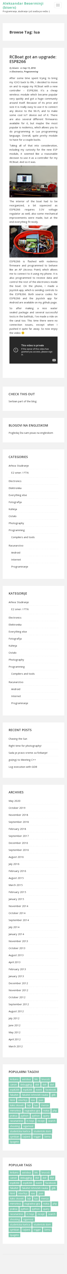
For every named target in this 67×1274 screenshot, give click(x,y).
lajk (29, 1105)
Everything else (18, 495)
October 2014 (17, 913)
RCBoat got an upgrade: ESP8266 (32, 59)
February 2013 (17, 969)
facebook (50, 1089)
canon (13, 1084)
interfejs (22, 1100)
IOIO (17, 82)
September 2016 (19, 850)
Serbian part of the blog (23, 401)
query (46, 1115)
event (39, 1089)
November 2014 (18, 906)
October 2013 (17, 948)
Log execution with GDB (23, 766)
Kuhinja (13, 509)
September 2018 (19, 821)
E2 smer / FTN (20, 472)
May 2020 (14, 800)
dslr (37, 1084)
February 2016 (17, 871)
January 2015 (16, 899)
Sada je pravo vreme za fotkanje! (28, 752)
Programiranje (19, 566)
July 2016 (14, 864)
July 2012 (14, 1018)
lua (36, 1105)
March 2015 (16, 885)
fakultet (14, 1094)
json (40, 1100)
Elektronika (15, 488)
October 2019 (17, 807)
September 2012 (19, 1004)
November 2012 (18, 990)
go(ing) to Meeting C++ (22, 759)
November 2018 (18, 814)
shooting (15, 1126)
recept (41, 1120)
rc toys (30, 1120)
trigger (37, 1136)
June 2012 (14, 1025)
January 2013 (16, 976)
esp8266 (14, 1089)
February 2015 (17, 892)
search (51, 1120)
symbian (14, 1136)
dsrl (52, 1084)
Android (15, 552)
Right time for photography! (25, 745)
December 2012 (18, 983)
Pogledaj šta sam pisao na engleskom (31, 432)
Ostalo (12, 516)
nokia (46, 1110)
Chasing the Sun (18, 738)
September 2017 (19, 836)
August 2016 (16, 857)
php (55, 1110)
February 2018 (17, 829)
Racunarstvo (16, 545)
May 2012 (14, 1032)
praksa (13, 1115)
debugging (26, 1084)
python (25, 1115)
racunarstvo (16, 1120)
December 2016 (18, 843)
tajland (26, 1136)
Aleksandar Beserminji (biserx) (23, 5)
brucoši (46, 1079)
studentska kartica (20, 1131)
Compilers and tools (23, 537)
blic (36, 1079)
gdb (54, 1094)
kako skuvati (17, 1105)
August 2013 (16, 955)
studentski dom (42, 1131)
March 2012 (16, 1046)
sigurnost (28, 1126)
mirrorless (15, 1110)
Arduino (14, 1079)
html (12, 1100)
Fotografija (15, 502)
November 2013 (18, 941)
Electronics (17, 71)
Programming (31, 71)
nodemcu (27, 127)
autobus (26, 1079)
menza (45, 1105)
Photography (16, 523)
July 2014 (14, 927)
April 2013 (15, 962)
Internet (16, 559)
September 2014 (19, 920)
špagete (14, 1141)
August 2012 (16, 1011)
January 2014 (16, 934)
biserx (15, 67)
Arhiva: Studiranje (19, 465)
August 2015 (16, 878)
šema (47, 1136)
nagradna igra (32, 1110)
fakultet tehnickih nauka (35, 1094)
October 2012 (17, 997)
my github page (47, 302)
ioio (33, 1100)
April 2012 (15, 1039)
